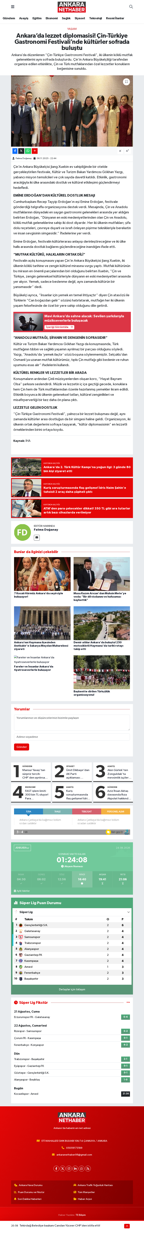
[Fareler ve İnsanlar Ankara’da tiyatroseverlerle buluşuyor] (42, 659)
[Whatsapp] (81, 1168)
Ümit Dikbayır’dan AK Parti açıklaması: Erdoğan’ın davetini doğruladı (77, 774)
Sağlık (66, 18)
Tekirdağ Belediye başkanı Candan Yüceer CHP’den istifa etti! (59, 1225)
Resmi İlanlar (115, 18)
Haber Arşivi (85, 1199)
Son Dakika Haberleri (29, 1199)
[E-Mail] (37, 538)
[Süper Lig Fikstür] (128, 1002)
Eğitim (36, 18)
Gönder (22, 747)
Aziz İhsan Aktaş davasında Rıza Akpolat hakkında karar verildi (118, 795)
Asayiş (23, 18)
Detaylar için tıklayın (72, 989)
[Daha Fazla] (35, 151)
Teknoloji (95, 18)
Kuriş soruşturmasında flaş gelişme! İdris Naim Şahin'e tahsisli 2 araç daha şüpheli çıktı (77, 795)
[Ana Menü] (12, 6)
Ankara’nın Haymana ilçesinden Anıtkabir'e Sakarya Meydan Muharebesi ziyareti (41, 645)
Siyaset (80, 18)
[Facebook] (56, 1168)
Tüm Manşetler (86, 1192)
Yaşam (72, 29)
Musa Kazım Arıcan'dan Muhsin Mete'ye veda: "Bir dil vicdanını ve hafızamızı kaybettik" (100, 596)
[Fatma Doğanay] (22, 532)
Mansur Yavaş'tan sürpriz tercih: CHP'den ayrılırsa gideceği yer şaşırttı (35, 774)
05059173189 (74, 1148)
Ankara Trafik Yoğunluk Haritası (95, 1185)
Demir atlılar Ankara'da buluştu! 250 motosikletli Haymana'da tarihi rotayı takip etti (98, 645)
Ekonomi (52, 18)
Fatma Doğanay (24, 158)
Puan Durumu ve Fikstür (31, 1192)
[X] (63, 1168)
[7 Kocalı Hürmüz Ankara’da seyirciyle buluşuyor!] (42, 574)
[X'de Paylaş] (21, 151)
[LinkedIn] (75, 1168)
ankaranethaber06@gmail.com (74, 1154)
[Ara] (131, 7)
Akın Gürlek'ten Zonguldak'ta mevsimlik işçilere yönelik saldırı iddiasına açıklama (118, 774)
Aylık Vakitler (23, 891)
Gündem (9, 18)
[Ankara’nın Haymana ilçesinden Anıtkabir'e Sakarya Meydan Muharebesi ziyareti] (42, 623)
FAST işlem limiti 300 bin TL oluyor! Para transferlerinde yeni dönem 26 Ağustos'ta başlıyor (36, 795)
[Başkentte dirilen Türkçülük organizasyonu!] (102, 672)
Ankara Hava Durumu (30, 1185)
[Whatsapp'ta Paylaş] (28, 151)
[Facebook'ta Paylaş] (14, 151)
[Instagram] (69, 1168)
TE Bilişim (81, 1215)
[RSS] (88, 1168)
